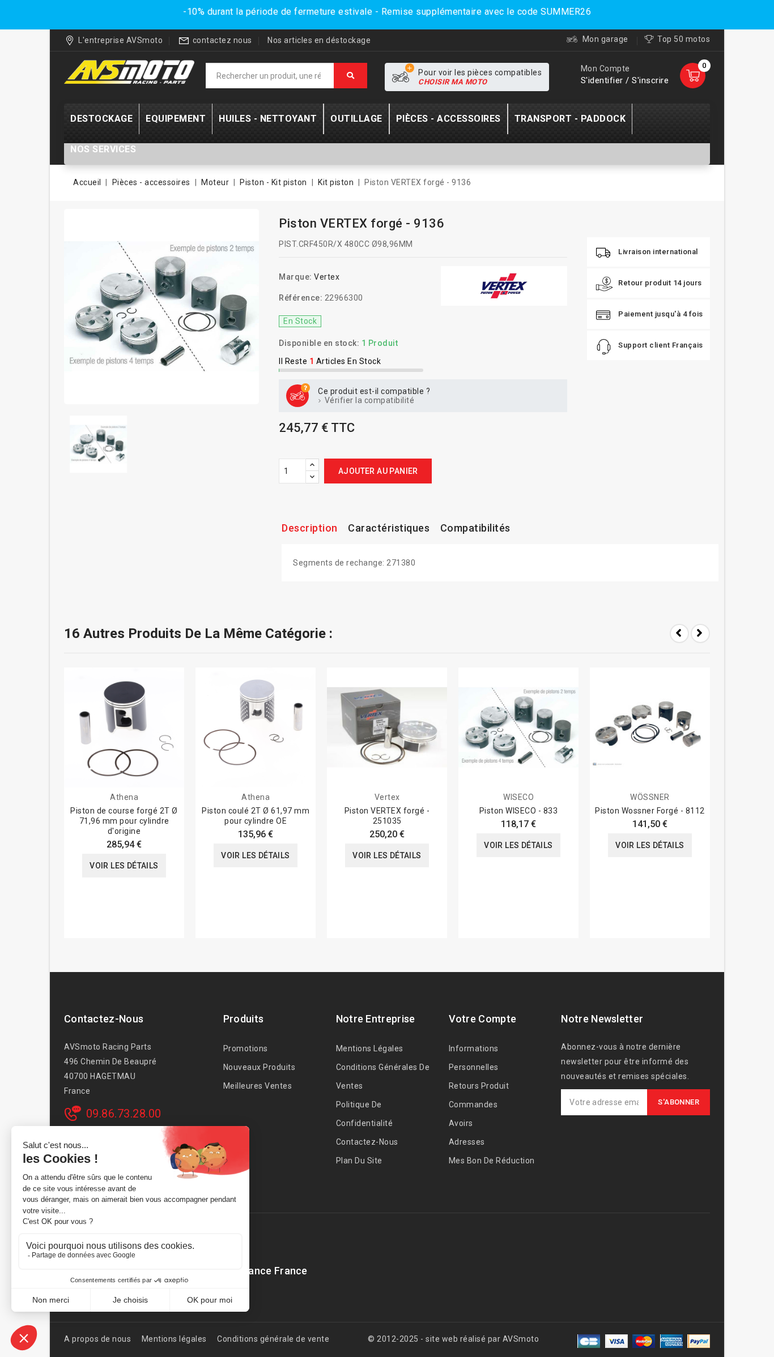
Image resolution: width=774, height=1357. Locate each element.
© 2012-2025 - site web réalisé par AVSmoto (453, 1338)
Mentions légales (369, 1048)
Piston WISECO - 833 (518, 810)
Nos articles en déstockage (319, 40)
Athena (124, 797)
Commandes (473, 1104)
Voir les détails (124, 865)
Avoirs (461, 1123)
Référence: (300, 297)
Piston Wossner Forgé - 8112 (650, 810)
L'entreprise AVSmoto (120, 40)
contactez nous (222, 40)
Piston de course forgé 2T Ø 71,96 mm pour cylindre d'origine (124, 821)
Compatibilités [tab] (475, 528)
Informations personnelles (474, 1058)
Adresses (467, 1141)
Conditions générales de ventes (383, 1076)
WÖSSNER (650, 797)
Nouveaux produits (259, 1067)
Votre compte (483, 1019)
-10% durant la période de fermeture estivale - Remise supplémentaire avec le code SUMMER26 (387, 11)
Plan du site (359, 1160)
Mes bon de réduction (492, 1160)
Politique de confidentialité (364, 1114)
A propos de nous (97, 1338)
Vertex (326, 276)
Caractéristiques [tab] (388, 528)
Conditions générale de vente (273, 1338)
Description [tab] (310, 528)
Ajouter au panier (378, 471)
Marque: (295, 276)
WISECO (518, 797)
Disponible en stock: (319, 343)
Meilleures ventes (257, 1085)
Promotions (245, 1048)
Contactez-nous (103, 1019)
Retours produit (479, 1085)
